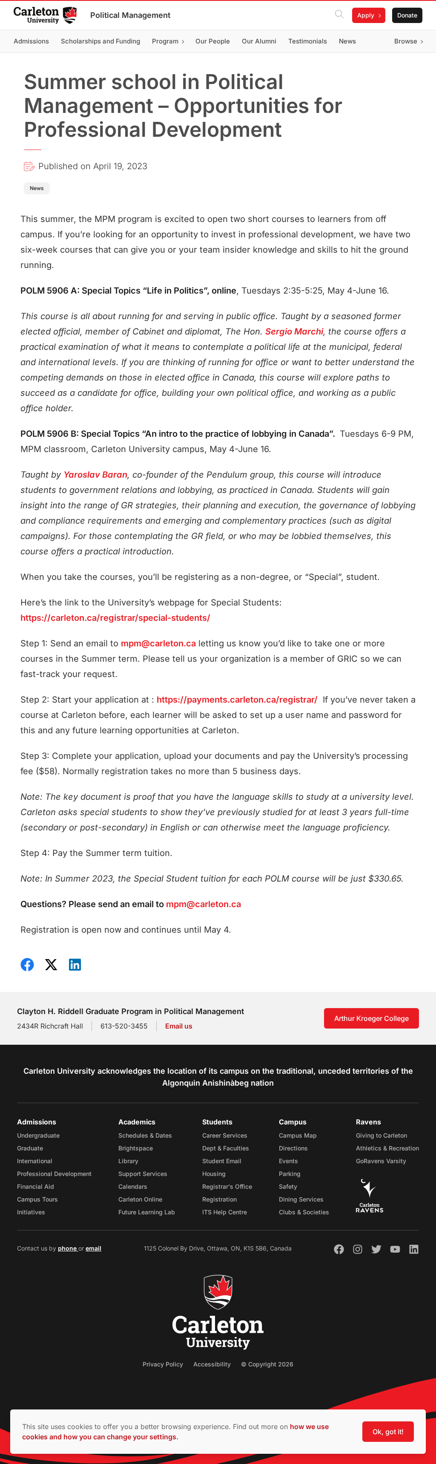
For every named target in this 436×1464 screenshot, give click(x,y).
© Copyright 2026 (267, 1364)
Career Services (224, 1135)
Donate (407, 15)
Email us (178, 1026)
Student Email (221, 1160)
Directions (293, 1148)
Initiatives (31, 1212)
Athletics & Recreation (387, 1148)
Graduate (30, 1148)
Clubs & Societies (304, 1212)
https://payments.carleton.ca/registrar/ (237, 700)
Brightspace (135, 1148)
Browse (405, 41)
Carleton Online (140, 1199)
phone (68, 1248)
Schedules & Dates (145, 1135)
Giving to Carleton (381, 1135)
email (93, 1248)
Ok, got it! (388, 1431)
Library (128, 1160)
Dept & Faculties (225, 1148)
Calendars (132, 1186)
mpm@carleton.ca (158, 643)
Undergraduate (38, 1135)
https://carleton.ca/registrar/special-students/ (115, 618)
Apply (365, 15)
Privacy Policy (163, 1364)
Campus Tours (37, 1199)
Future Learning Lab (146, 1212)
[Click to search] (339, 15)
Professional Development (54, 1173)
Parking (290, 1173)
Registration (219, 1199)
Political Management (130, 15)
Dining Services (301, 1199)
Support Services (142, 1173)
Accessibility (212, 1364)
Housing (214, 1173)
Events (288, 1160)
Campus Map (298, 1135)
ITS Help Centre (224, 1212)
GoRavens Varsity (381, 1160)
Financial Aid (35, 1186)
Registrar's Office (227, 1186)
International (34, 1160)
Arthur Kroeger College (371, 1018)
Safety (288, 1186)
